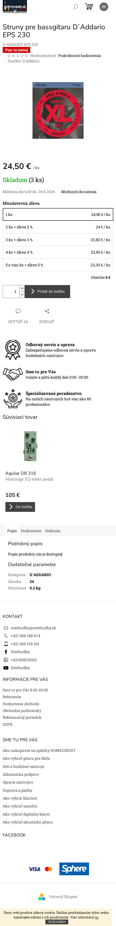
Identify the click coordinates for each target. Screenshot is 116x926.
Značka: (24, 60)
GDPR (7, 724)
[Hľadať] (75, 6)
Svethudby (20, 651)
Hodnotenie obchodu (21, 703)
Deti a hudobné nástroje (23, 766)
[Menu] (103, 6)
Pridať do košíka (50, 291)
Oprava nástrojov (18, 782)
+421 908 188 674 (25, 635)
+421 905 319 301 (25, 643)
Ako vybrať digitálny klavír (26, 814)
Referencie (12, 696)
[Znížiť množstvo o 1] (22, 295)
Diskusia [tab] (52, 530)
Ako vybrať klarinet (20, 798)
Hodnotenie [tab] (31, 530)
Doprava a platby (17, 790)
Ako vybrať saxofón (20, 806)
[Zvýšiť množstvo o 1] (22, 288)
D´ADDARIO (40, 574)
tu (96, 917)
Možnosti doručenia (79, 191)
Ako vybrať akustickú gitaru (28, 822)
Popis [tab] (12, 530)
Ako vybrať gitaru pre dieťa (26, 758)
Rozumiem (56, 922)
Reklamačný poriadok (22, 717)
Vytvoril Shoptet (63, 896)
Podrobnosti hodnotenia (79, 55)
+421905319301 (24, 659)
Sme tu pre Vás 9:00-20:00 (25, 689)
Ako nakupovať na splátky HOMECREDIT (39, 750)
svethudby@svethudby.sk (33, 627)
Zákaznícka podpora (21, 774)
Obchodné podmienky (22, 710)
